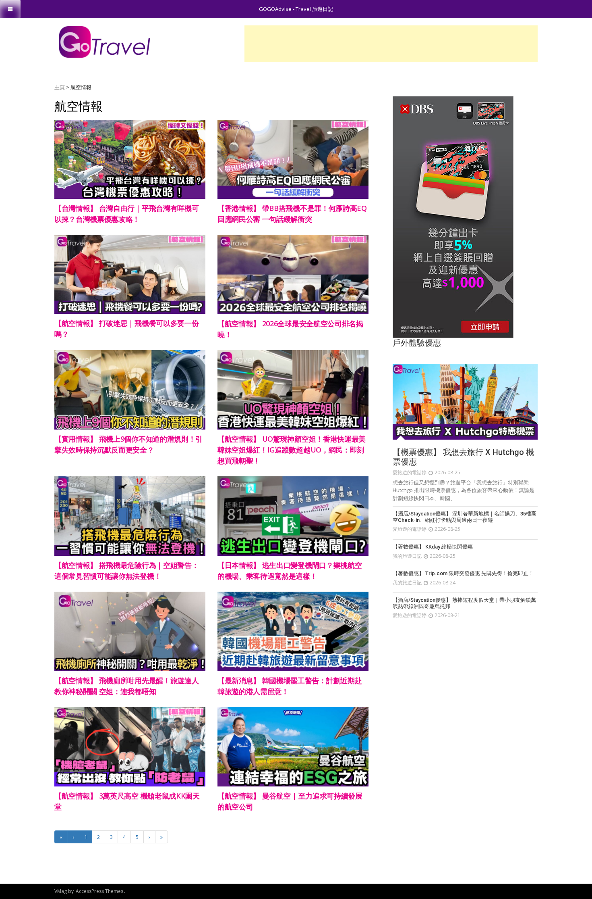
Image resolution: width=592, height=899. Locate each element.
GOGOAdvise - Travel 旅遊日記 (296, 9)
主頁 (59, 87)
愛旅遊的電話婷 (409, 472)
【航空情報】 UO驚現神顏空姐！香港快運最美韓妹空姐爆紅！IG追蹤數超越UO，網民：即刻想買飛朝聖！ (291, 449)
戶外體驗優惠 (417, 343)
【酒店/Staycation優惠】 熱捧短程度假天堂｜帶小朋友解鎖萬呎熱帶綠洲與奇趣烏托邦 (464, 603)
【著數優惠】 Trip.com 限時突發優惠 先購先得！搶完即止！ (463, 573)
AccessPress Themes (99, 891)
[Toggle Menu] (10, 9)
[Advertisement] (391, 43)
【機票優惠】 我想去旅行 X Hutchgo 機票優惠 (463, 457)
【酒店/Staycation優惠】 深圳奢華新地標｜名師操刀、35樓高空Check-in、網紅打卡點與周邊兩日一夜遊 (464, 517)
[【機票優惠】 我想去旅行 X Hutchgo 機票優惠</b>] (465, 402)
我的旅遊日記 (407, 556)
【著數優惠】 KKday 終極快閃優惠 (433, 547)
